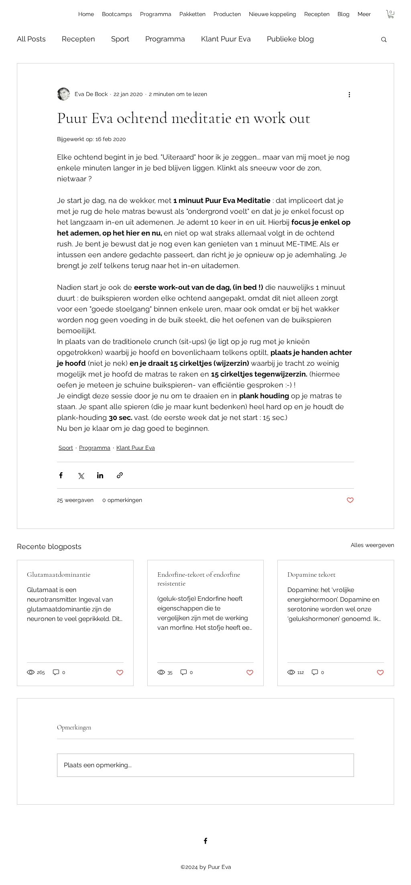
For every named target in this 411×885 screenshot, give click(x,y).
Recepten (78, 39)
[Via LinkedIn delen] (100, 475)
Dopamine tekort (311, 574)
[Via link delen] (120, 475)
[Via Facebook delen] (61, 475)
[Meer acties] (349, 94)
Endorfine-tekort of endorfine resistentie (198, 579)
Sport (120, 39)
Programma (165, 39)
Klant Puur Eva (226, 39)
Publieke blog (290, 39)
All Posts (31, 39)
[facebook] (205, 841)
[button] (391, 14)
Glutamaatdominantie (58, 574)
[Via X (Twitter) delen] (80, 475)
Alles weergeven (372, 545)
